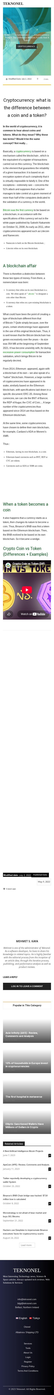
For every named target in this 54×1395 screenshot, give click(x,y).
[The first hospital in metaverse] (27, 1089)
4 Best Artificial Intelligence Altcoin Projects (23, 1151)
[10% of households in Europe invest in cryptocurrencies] (27, 1058)
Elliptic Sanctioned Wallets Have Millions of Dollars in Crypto (25, 1125)
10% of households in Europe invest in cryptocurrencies (27, 1065)
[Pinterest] (29, 89)
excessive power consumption (19, 352)
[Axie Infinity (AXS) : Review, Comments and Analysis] (27, 1028)
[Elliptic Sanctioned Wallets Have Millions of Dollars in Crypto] (27, 1119)
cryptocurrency (23, 151)
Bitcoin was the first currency (18, 210)
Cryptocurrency (22, 35)
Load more (26, 1245)
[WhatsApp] (36, 89)
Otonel (27, 1327)
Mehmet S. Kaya (27, 941)
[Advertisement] (27, 751)
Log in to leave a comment (27, 986)
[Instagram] (14, 1290)
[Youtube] (39, 1290)
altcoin (31, 294)
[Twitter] (22, 89)
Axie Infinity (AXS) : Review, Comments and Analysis (22, 1034)
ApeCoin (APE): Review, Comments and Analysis (26, 1164)
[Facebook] (15, 89)
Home (7, 35)
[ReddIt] (50, 89)
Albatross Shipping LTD (27, 1332)
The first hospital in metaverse (24, 1096)
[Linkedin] (43, 89)
